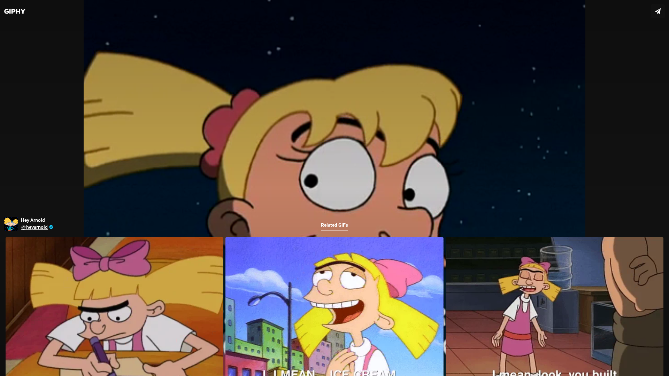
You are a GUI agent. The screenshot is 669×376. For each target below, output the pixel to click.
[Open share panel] (658, 11)
